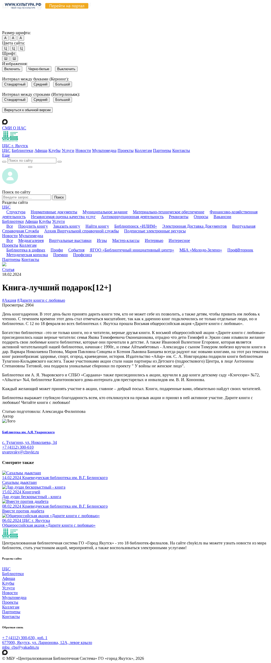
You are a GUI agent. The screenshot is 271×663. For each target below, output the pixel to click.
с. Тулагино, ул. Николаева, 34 (29, 442)
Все (9, 226)
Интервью (154, 240)
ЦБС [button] (6, 207)
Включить (12, 69)
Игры (102, 240)
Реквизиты (178, 216)
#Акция (9, 300)
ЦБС (6, 150)
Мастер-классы (125, 240)
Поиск (59, 197)
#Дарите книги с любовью (41, 300)
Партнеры (162, 150)
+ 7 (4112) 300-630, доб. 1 (24, 637)
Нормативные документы (54, 212)
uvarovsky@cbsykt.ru (20, 452)
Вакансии (222, 216)
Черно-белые (38, 69)
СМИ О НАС (14, 128)
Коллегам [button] (28, 245)
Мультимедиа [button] (31, 235)
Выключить (66, 69)
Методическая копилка (27, 254)
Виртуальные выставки (70, 240)
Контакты (181, 150)
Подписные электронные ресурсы (155, 231)
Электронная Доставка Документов (194, 226)
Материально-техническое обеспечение (168, 212)
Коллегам (143, 150)
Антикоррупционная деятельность (132, 216)
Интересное (179, 240)
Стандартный (14, 84)
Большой (62, 84)
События (76, 250)
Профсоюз (82, 254)
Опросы (201, 216)
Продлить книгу (33, 226)
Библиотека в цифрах (25, 250)
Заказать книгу (66, 226)
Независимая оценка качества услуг (63, 216)
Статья (8, 269)
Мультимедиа (104, 150)
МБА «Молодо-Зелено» (200, 250)
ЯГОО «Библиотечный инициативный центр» (132, 250)
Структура (15, 212)
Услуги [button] (58, 221)
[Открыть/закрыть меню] (30, 167)
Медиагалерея (31, 240)
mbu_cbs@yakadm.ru (20, 647)
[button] (6, 155)
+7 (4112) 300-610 (18, 447)
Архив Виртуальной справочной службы (81, 231)
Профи (57, 250)
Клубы (54, 150)
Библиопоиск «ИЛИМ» (135, 226)
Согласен (11, 28)
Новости (83, 150)
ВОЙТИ (15, 165)
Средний (40, 84)
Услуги (68, 150)
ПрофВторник (240, 250)
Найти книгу (97, 226)
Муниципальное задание (105, 212)
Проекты (126, 150)
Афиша (40, 150)
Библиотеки (22, 150)
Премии (60, 254)
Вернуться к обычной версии (27, 110)
